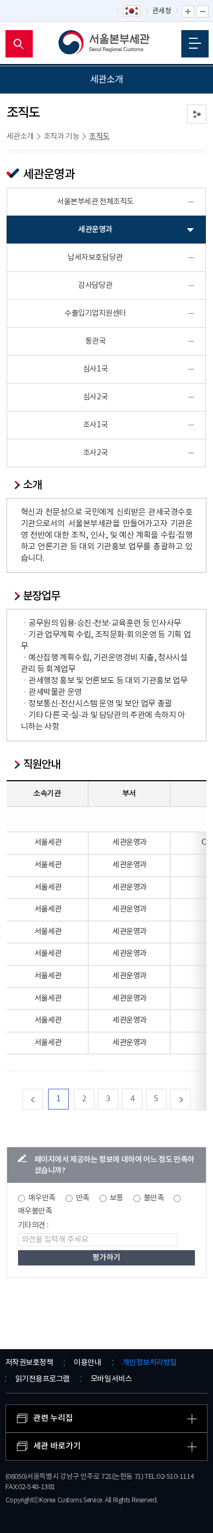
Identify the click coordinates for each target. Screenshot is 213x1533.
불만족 (154, 1198)
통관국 (95, 341)
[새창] (132, 11)
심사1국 (95, 369)
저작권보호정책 (29, 1362)
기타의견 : (33, 1225)
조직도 (99, 136)
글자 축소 (203, 11)
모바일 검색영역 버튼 (19, 43)
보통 (116, 1198)
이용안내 (87, 1362)
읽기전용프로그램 (42, 1379)
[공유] (196, 114)
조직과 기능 (62, 136)
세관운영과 (95, 229)
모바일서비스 (111, 1379)
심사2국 (95, 397)
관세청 (161, 11)
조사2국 (95, 453)
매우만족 (42, 1198)
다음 (190, 1099)
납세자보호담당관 (95, 257)
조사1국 (95, 425)
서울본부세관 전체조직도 (95, 202)
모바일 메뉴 (195, 43)
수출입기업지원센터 (95, 313)
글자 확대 (188, 11)
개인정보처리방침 (149, 1362)
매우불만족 (35, 1211)
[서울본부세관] (106, 43)
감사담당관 (95, 285)
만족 (83, 1198)
